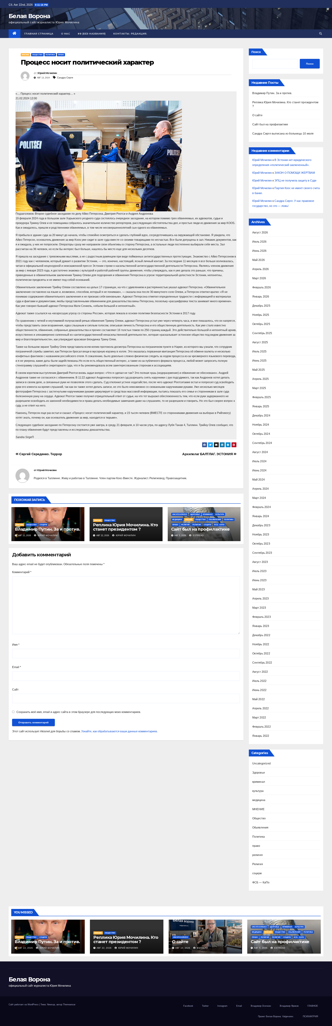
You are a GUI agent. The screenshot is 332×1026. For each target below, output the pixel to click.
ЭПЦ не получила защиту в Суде (295, 180)
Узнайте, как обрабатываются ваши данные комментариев (119, 731)
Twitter (205, 1006)
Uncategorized (179, 514)
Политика (50, 55)
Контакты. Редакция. (130, 33)
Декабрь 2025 (261, 305)
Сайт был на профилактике (200, 529)
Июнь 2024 (259, 470)
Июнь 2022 (259, 690)
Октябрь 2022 (261, 653)
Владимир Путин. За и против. (47, 529)
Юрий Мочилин (47, 73)
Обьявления (215, 519)
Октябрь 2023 (261, 543)
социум (43, 525)
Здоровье (195, 514)
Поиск (256, 52)
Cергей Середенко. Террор (40, 454)
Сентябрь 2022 (262, 662)
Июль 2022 (259, 680)
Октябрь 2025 (261, 324)
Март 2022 (259, 717)
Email (16, 667)
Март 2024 (259, 497)
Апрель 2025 (260, 378)
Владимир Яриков (289, 1006)
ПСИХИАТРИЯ (310, 1016)
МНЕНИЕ (25, 55)
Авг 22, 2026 (25, 948)
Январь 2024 (260, 516)
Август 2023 (260, 561)
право (61, 55)
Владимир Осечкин (261, 1006)
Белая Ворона (29, 16)
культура (219, 514)
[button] (320, 33)
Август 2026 (260, 232)
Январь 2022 (260, 735)
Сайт (15, 689)
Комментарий (21, 572)
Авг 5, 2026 (261, 948)
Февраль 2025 (261, 397)
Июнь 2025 (259, 360)
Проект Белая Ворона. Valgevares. (276, 1016)
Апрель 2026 (260, 269)
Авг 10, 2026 (182, 948)
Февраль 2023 (261, 616)
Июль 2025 (259, 351)
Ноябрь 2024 (260, 424)
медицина (177, 519)
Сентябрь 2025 (262, 333)
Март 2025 (259, 388)
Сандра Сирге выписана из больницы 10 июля (283, 133)
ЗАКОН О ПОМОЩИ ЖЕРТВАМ (294, 172)
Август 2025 (260, 342)
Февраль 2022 (261, 726)
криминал (208, 514)
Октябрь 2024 (261, 433)
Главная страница (38, 33)
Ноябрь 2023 (260, 534)
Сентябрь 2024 (262, 443)
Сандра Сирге (65, 77)
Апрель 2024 (260, 488)
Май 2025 (258, 369)
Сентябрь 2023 (262, 552)
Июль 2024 (259, 461)
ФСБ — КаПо (261, 882)
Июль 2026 (259, 241)
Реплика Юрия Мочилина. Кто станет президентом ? (125, 527)
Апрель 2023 (260, 598)
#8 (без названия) (92, 33)
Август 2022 (260, 671)
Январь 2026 (260, 296)
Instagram (222, 1006)
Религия (196, 525)
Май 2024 (258, 479)
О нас (65, 33)
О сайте (257, 115)
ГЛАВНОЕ (312, 1006)
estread (198, 535)
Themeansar (69, 1004)
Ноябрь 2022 (260, 644)
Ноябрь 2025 (260, 314)
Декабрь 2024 (261, 415)
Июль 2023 (259, 571)
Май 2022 (258, 699)
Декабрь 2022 (261, 635)
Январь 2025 (260, 406)
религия (185, 525)
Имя (15, 644)
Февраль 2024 (261, 507)
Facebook (188, 1006)
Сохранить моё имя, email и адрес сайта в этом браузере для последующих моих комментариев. (78, 712)
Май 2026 (258, 259)
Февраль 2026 (261, 287)
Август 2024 (260, 452)
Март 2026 (259, 278)
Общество (37, 55)
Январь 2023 (260, 626)
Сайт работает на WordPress (24, 1004)
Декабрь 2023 (261, 525)
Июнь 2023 (259, 580)
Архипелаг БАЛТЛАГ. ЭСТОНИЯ (208, 454)
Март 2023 (259, 607)
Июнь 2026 (259, 250)
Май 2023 (258, 589)
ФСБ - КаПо (219, 525)
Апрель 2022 (260, 708)
